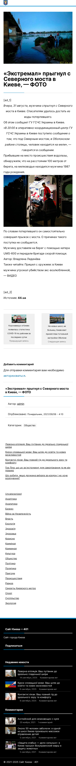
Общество (30, 425)
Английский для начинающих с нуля (38, 718)
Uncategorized (13, 493)
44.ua (22, 298)
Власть (9, 518)
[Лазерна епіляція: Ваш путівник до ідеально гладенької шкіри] (10, 673)
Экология (10, 603)
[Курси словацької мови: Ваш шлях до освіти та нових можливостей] (10, 684)
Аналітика (11, 498)
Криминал (11, 548)
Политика (10, 568)
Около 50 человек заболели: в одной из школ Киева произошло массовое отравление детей (39, 731)
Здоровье (10, 533)
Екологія (10, 523)
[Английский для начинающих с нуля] (10, 720)
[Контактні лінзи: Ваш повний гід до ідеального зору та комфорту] (10, 696)
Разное (9, 583)
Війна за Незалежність (18, 513)
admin (20, 403)
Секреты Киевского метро (20, 588)
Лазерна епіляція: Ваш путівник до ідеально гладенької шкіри (37, 673)
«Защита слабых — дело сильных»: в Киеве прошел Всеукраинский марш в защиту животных (39, 745)
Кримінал (10, 543)
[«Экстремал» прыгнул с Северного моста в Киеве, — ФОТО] (38, 38)
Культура (10, 553)
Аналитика (11, 503)
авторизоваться (14, 375)
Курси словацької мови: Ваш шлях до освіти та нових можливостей (39, 684)
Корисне (10, 538)
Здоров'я (10, 528)
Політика (10, 563)
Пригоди (10, 573)
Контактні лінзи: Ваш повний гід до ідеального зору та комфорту (37, 696)
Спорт (8, 593)
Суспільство (12, 598)
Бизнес (9, 508)
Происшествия (13, 578)
